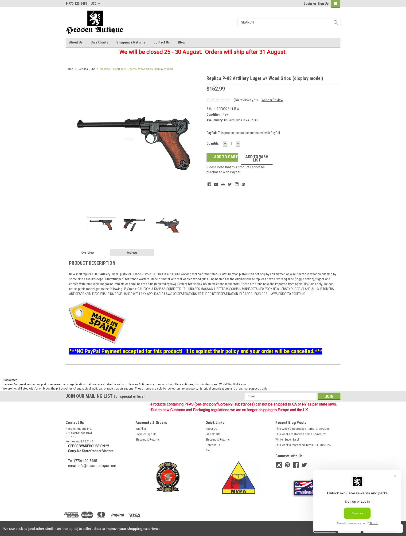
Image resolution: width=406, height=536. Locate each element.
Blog (181, 42)
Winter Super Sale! (287, 439)
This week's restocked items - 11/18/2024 (303, 445)
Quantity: (213, 143)
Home (69, 69)
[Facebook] (209, 184)
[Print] (223, 184)
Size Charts (99, 42)
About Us (75, 42)
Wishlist (141, 428)
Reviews (131, 252)
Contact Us (161, 42)
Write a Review (272, 100)
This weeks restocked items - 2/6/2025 (301, 434)
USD (94, 3)
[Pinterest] (243, 184)
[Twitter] (230, 184)
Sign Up (322, 3)
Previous (70, 143)
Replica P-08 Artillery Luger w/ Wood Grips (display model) (136, 69)
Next (198, 143)
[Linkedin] (236, 184)
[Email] (216, 184)
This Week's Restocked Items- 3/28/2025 (302, 428)
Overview (87, 252)
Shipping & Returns (130, 42)
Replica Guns (86, 69)
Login (308, 3)
